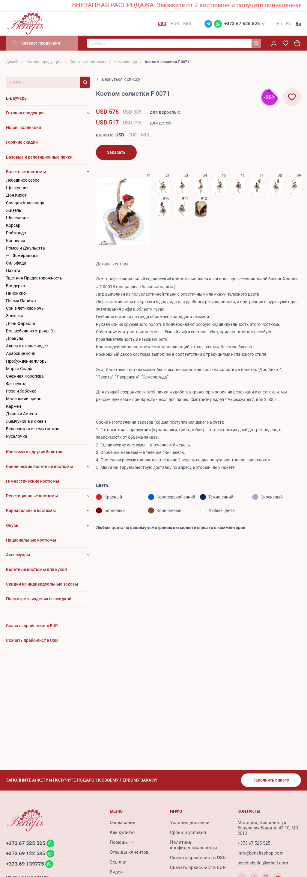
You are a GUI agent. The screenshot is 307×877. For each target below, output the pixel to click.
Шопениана (17, 217)
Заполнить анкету (271, 780)
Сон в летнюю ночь (25, 308)
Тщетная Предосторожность (34, 278)
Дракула (14, 338)
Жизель (13, 210)
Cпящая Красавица (25, 202)
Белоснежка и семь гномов (32, 428)
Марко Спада (19, 368)
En (279, 23)
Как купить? (122, 832)
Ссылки (118, 862)
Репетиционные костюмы (32, 495)
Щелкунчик (17, 187)
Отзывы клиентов (129, 852)
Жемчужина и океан (26, 421)
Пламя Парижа (21, 300)
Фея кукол (16, 383)
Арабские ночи (20, 353)
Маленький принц (23, 398)
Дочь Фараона (20, 323)
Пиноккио (16, 293)
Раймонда (16, 232)
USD (119, 135)
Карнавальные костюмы (31, 510)
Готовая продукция (25, 112)
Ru (298, 23)
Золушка (14, 315)
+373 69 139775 (25, 864)
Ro (288, 23)
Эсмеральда (125, 62)
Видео (116, 872)
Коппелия (15, 240)
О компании (123, 822)
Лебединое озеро (23, 180)
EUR (132, 135)
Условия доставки (190, 822)
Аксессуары (18, 554)
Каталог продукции (44, 62)
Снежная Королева (25, 376)
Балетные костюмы (88, 62)
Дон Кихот (16, 195)
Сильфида (16, 263)
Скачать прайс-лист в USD (198, 857)
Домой (12, 62)
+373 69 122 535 (25, 854)
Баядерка (15, 285)
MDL (145, 135)
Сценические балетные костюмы (39, 466)
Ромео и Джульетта (25, 248)
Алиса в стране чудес (27, 345)
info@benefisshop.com (260, 853)
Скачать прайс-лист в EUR (197, 867)
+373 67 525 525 (242, 23)
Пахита (13, 270)
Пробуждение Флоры (27, 361)
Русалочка (16, 436)
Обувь (12, 525)
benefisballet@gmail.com (262, 863)
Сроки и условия (188, 832)
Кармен (13, 406)
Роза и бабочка (21, 391)
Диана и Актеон (21, 413)
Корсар (13, 225)
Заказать (116, 152)
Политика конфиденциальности (193, 845)
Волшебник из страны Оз (30, 331)
